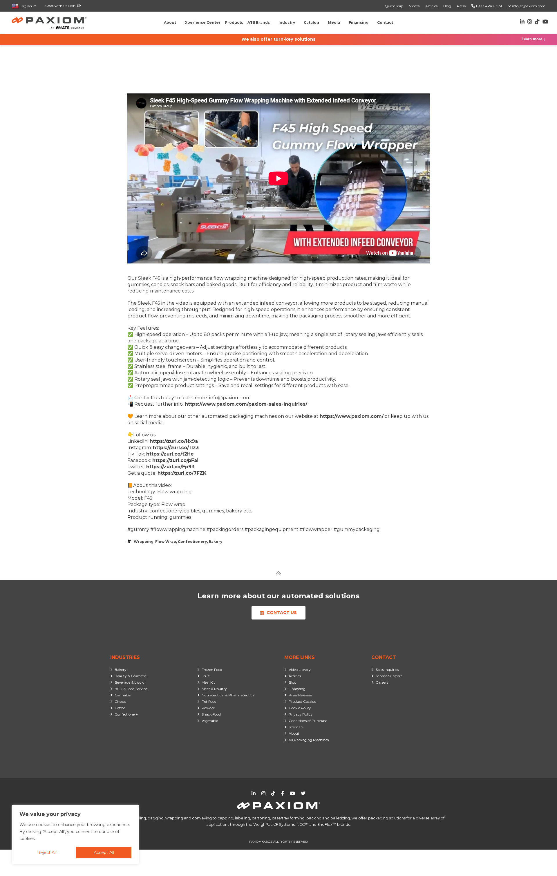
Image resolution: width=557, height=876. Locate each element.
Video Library (300, 669)
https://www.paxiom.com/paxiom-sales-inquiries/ (246, 404)
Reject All (46, 852)
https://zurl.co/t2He (170, 454)
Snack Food (211, 714)
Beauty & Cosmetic (131, 676)
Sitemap (296, 727)
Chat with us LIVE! (61, 5)
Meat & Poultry (214, 689)
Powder (208, 708)
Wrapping (143, 541)
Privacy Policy (300, 714)
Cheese (120, 701)
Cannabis (123, 695)
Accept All (104, 852)
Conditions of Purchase (308, 720)
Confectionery (192, 541)
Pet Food (209, 701)
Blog (447, 6)
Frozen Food (212, 669)
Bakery (215, 541)
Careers (382, 682)
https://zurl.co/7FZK (182, 473)
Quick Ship (394, 6)
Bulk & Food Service (131, 689)
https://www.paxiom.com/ (352, 416)
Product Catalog (303, 701)
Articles (431, 6)
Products (234, 22)
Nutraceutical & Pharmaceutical (228, 695)
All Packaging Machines (309, 740)
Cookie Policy (300, 708)
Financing (297, 689)
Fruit (206, 676)
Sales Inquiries (387, 669)
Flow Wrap (165, 541)
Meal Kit (208, 682)
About (294, 733)
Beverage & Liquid (129, 682)
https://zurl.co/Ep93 (170, 466)
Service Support (389, 676)
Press (461, 6)
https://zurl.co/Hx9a (174, 441)
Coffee (120, 708)
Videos (414, 6)
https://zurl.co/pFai (175, 460)
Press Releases (300, 695)
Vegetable (210, 720)
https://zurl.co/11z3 (176, 447)
